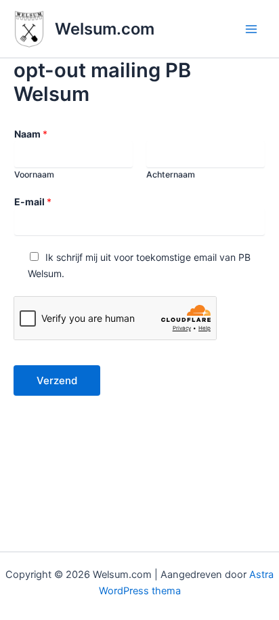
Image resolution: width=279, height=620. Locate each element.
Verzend (57, 380)
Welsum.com (104, 29)
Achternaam (170, 174)
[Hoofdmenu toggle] (251, 29)
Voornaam (34, 174)
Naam (30, 134)
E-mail (32, 201)
